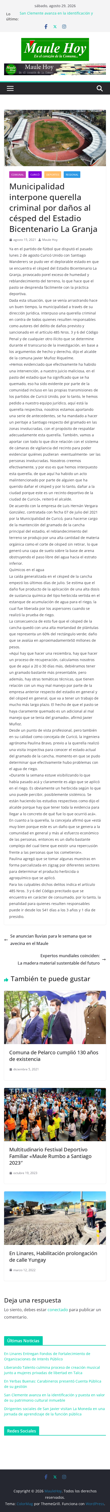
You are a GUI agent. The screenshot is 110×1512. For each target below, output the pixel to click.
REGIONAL (72, 174)
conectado (58, 1309)
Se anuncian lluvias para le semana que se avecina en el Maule (51, 939)
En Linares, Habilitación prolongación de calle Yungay (53, 1256)
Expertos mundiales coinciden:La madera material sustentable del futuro (59, 959)
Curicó (35, 174)
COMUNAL (17, 174)
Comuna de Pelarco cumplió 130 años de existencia (53, 1055)
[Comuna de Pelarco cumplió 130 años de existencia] (55, 994)
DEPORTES (52, 174)
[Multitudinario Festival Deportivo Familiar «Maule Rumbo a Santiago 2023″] (55, 1091)
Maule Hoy (50, 240)
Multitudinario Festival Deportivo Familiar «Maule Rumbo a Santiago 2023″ (50, 1156)
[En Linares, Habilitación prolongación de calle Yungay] (55, 1195)
